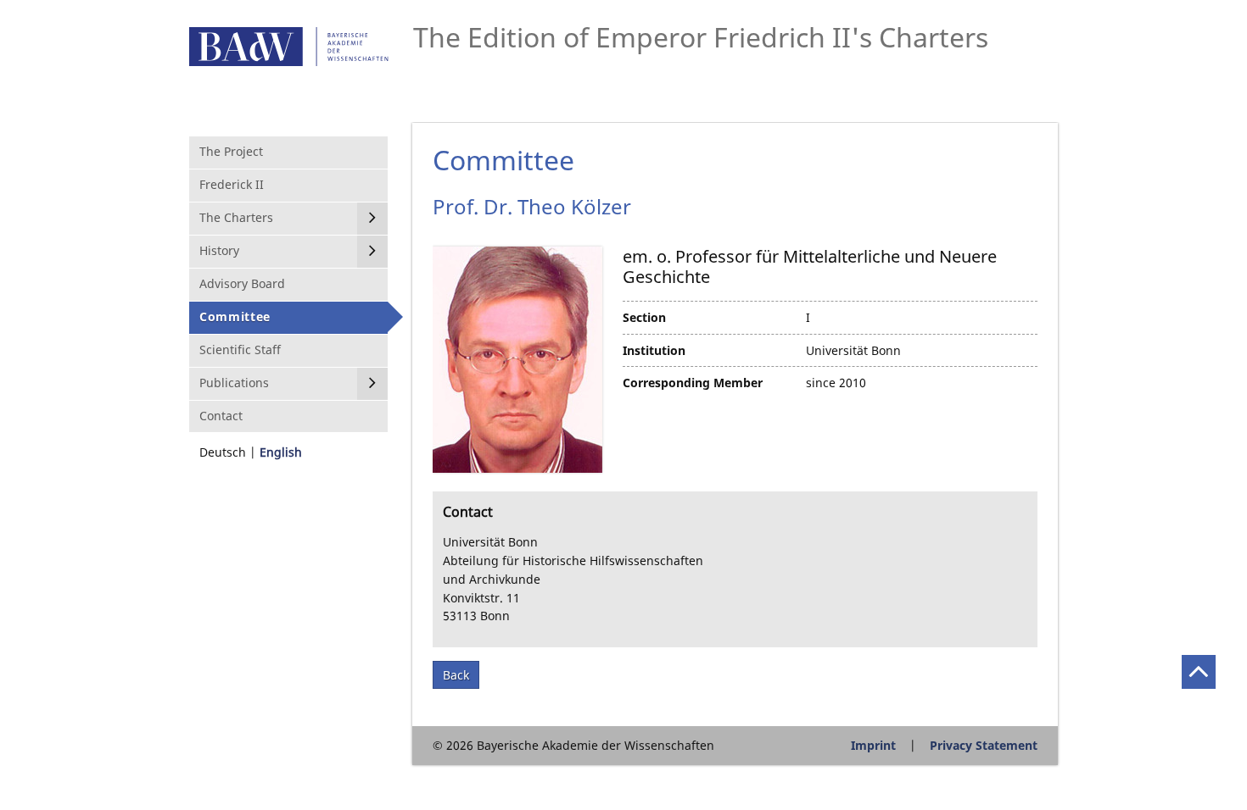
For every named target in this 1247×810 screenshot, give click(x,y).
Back (456, 675)
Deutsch (222, 452)
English (281, 452)
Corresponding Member (693, 382)
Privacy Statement (983, 745)
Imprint (873, 745)
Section (644, 317)
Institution (654, 350)
